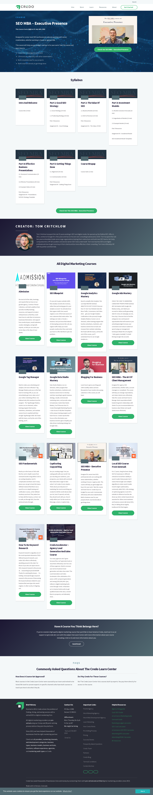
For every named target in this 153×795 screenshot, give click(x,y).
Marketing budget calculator (121, 723)
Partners (86, 753)
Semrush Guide (117, 719)
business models (36, 745)
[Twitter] (85, 771)
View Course (30, 338)
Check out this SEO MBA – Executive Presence (76, 211)
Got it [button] (143, 791)
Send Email (76, 644)
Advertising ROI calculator (120, 734)
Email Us (67, 738)
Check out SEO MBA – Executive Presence (113, 49)
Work (82, 7)
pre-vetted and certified (93, 781)
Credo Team (87, 748)
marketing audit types (37, 751)
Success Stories (88, 740)
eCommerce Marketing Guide (122, 716)
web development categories (36, 742)
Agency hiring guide (118, 709)
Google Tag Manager (29, 377)
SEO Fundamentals (28, 463)
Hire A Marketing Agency (91, 713)
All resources (116, 741)
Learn (91, 7)
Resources (102, 7)
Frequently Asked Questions (92, 744)
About (114, 7)
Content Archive (88, 766)
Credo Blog (87, 757)
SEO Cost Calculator (119, 726)
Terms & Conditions (89, 762)
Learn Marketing (88, 722)
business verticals (49, 745)
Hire (72, 7)
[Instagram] (95, 771)
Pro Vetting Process (89, 731)
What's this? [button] (67, 791)
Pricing (85, 735)
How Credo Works (89, 726)
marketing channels (50, 739)
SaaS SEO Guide (117, 712)
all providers (37, 739)
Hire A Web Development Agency (94, 718)
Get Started (128, 7)
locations (29, 748)
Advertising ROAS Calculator (121, 737)
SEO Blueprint (56, 293)
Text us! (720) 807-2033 (70, 732)
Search (134, 2)
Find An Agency (88, 709)
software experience (41, 748)
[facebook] (90, 771)
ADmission (24, 291)
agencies (51, 748)
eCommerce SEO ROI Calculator (123, 730)
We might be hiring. (71, 726)
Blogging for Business (91, 377)
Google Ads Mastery (121, 293)
